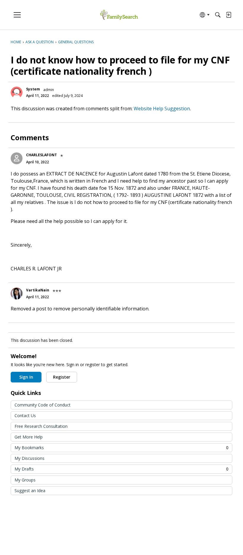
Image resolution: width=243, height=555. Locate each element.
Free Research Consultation (41, 426)
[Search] (217, 14)
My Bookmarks (121, 447)
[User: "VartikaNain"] (17, 293)
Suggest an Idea (30, 490)
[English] (119, 15)
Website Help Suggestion (162, 108)
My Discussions (29, 458)
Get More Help (29, 437)
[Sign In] (228, 14)
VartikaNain (37, 290)
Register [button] (61, 377)
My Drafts (121, 469)
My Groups (25, 480)
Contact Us (25, 415)
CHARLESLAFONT (41, 154)
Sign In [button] (26, 377)
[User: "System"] (17, 92)
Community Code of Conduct (43, 405)
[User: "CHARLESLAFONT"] (17, 158)
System (33, 89)
